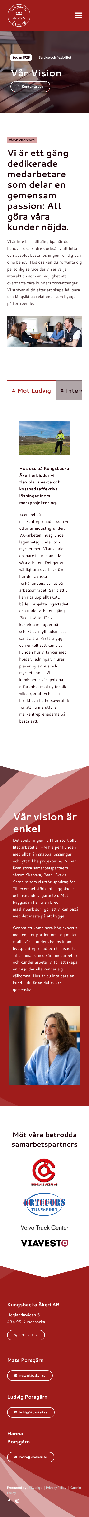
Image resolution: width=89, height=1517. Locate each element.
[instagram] (17, 1501)
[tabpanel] (44, 567)
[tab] (31, 390)
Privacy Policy (56, 1488)
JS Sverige (34, 1488)
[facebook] (9, 1501)
